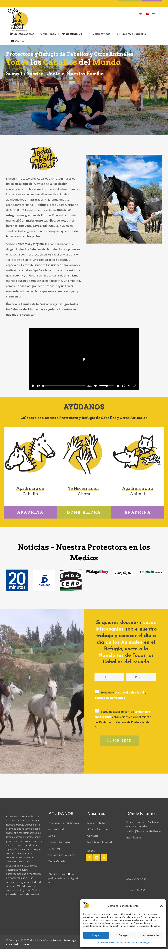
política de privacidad (109, 698)
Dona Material (57, 861)
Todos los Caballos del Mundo (44, 940)
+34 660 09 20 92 (136, 879)
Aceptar (96, 935)
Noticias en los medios (101, 842)
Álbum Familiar (97, 829)
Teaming (54, 848)
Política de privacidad (127, 942)
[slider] (64, 385)
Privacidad (12, 944)
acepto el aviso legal (129, 692)
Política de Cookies (106, 942)
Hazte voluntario (59, 842)
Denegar (123, 935)
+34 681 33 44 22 (136, 890)
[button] (161, 905)
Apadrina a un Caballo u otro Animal (63, 826)
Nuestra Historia (97, 823)
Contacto (93, 835)
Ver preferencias (150, 935)
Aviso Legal (143, 942)
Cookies (25, 944)
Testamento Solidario (61, 855)
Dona (51, 835)
